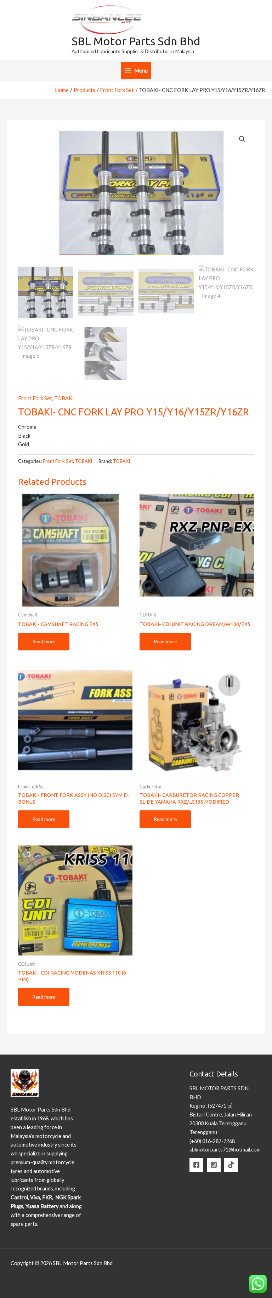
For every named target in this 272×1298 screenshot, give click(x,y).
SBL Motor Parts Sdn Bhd (136, 41)
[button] (242, 139)
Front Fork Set (35, 398)
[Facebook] (196, 1165)
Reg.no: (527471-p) (211, 1106)
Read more (43, 641)
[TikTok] (231, 1165)
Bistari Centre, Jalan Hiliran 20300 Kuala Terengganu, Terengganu (220, 1123)
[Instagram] (214, 1165)
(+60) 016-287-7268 (212, 1141)
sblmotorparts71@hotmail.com (225, 1150)
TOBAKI (64, 398)
